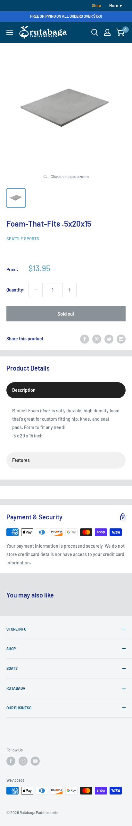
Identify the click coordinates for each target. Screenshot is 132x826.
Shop (96, 5)
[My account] (107, 32)
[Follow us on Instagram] (23, 761)
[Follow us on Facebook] (10, 761)
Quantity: (15, 289)
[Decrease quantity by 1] (35, 290)
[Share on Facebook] (84, 338)
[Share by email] (121, 338)
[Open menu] (9, 32)
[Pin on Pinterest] (96, 338)
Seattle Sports (22, 238)
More (113, 5)
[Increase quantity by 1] (69, 290)
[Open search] (94, 32)
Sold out (66, 314)
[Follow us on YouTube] (35, 761)
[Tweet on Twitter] (108, 338)
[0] (120, 32)
